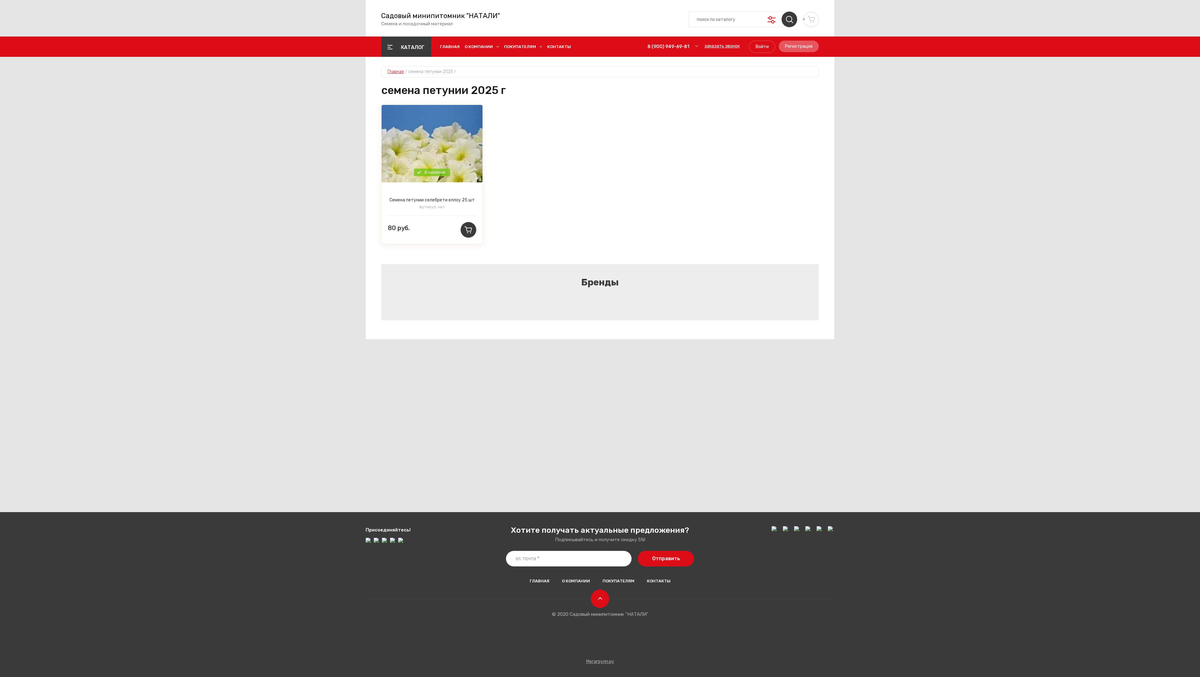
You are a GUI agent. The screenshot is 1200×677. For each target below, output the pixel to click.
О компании (479, 46)
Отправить (666, 558)
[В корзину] (468, 230)
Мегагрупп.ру (600, 661)
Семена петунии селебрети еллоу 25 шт (432, 200)
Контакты (559, 46)
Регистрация (798, 46)
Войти (762, 46)
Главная (450, 46)
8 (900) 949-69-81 (668, 46)
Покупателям (520, 46)
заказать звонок (722, 46)
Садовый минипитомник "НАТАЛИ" (440, 15)
